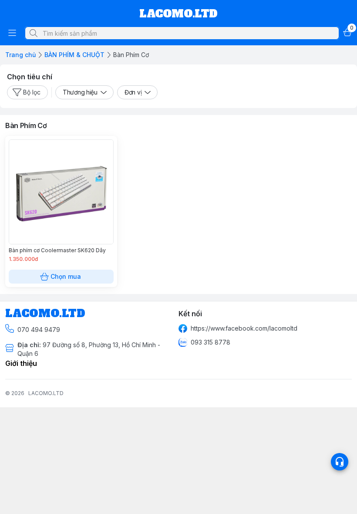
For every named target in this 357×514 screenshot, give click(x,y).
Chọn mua (66, 276)
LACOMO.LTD (46, 393)
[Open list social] (339, 461)
